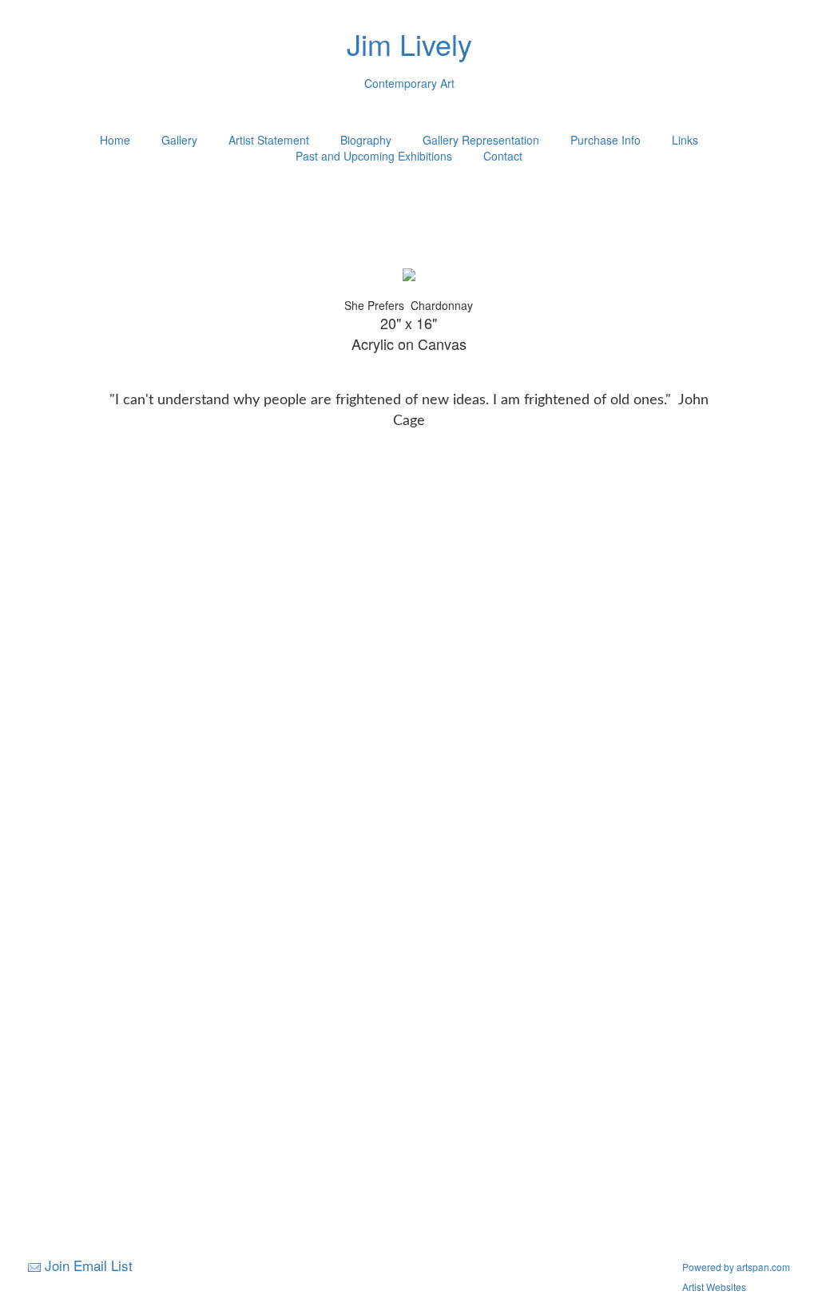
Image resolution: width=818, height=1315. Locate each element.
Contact (502, 156)
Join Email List (89, 1265)
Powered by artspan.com (736, 1266)
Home (115, 140)
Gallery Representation (481, 140)
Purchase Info (605, 140)
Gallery (179, 140)
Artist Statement (268, 140)
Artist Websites (714, 1286)
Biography (365, 140)
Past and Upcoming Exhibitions (374, 156)
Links (685, 140)
